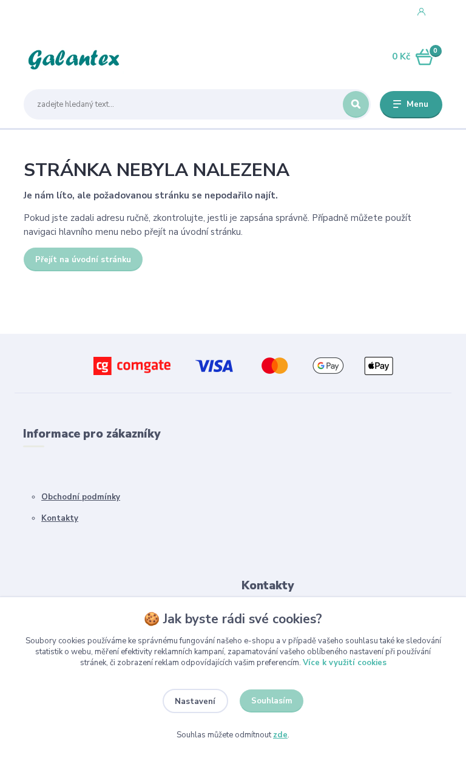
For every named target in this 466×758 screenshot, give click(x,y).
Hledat (356, 104)
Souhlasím (271, 700)
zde (280, 734)
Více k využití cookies (345, 662)
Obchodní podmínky (80, 497)
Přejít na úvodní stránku (83, 259)
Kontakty (59, 518)
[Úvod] (81, 57)
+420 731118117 (72, 11)
